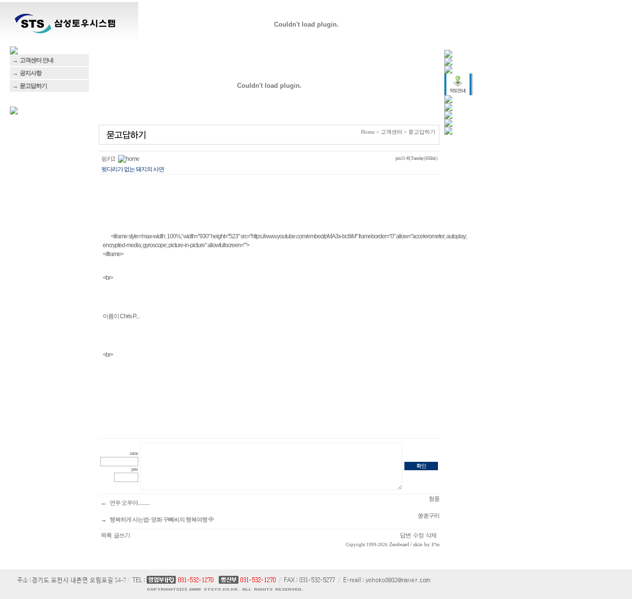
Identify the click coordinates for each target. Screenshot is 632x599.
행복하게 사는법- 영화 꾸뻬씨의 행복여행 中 (162, 519)
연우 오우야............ (130, 502)
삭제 (431, 535)
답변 (405, 535)
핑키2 (108, 158)
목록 (106, 535)
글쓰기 (122, 535)
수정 (418, 535)
